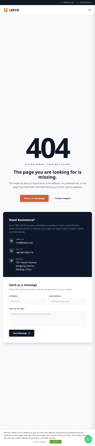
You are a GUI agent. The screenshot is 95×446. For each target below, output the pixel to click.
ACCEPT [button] (55, 442)
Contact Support (63, 198)
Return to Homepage (34, 198)
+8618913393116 (24, 252)
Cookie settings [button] (39, 441)
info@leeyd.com (24, 242)
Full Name (13, 296)
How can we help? (16, 308)
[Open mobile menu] (89, 10)
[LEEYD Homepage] (11, 10)
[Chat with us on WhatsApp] (88, 439)
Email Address (55, 296)
